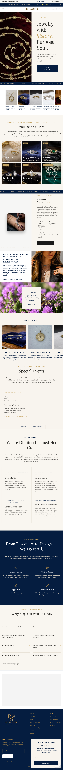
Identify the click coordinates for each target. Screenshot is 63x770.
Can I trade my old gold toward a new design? (44, 646)
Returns (32, 731)
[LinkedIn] (11, 761)
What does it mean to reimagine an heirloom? (43, 636)
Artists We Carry (34, 717)
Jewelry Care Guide (35, 722)
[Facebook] (3, 761)
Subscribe (45, 763)
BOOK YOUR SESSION (45, 243)
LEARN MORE (42, 248)
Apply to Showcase (55, 722)
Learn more (31, 304)
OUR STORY (43, 75)
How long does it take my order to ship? (45, 655)
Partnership (53, 717)
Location (52, 725)
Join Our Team (54, 719)
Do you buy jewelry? (8, 645)
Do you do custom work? (40, 627)
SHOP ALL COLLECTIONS (47, 68)
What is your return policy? (10, 664)
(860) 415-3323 (42, 1)
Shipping (32, 733)
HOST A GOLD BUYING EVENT (31, 426)
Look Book (32, 725)
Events (31, 719)
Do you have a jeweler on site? (11, 627)
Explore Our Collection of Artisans (12, 279)
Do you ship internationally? (10, 655)
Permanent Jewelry (35, 728)
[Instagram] (7, 761)
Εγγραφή (8, 756)
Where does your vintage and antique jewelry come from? (13, 636)
